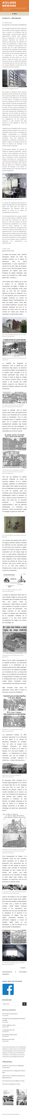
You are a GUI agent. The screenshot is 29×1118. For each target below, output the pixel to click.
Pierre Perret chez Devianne (10, 1013)
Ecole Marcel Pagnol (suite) (9, 1034)
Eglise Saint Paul (8, 251)
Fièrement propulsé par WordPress (11, 1114)
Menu (15, 13)
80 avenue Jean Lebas (8, 1039)
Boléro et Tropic (20, 1081)
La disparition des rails (8, 1030)
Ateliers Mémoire (9, 4)
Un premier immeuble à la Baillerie (14, 25)
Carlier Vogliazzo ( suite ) (9, 1025)
